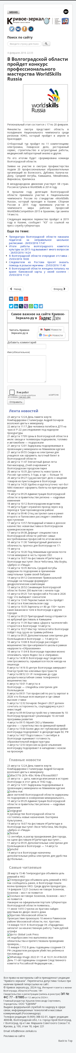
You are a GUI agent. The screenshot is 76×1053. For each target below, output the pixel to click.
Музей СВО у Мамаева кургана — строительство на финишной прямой (36, 724)
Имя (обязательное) (18, 352)
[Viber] (26, 306)
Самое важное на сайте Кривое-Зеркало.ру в (38, 316)
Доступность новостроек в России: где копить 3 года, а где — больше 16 (35, 473)
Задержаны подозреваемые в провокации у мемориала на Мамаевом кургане (36, 447)
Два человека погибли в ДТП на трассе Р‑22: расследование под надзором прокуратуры (36, 429)
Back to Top (65, 1040)
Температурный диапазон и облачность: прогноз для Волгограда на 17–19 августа (34, 545)
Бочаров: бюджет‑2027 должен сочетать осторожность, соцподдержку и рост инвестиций (35, 706)
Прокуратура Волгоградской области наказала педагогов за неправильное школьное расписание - (39, 240)
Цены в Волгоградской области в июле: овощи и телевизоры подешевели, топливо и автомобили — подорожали (37, 439)
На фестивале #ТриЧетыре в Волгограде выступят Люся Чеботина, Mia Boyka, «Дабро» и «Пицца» (37, 561)
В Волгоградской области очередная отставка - (39, 257)
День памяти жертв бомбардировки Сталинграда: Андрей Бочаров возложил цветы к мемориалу (35, 420)
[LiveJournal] (21, 306)
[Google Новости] (51, 335)
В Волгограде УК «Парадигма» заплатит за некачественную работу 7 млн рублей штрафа (37, 934)
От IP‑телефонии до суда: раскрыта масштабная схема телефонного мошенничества (33, 677)
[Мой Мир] (21, 299)
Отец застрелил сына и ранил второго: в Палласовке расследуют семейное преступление (35, 516)
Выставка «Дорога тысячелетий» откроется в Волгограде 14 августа (37, 624)
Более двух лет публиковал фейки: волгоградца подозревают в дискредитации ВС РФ (38, 730)
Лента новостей (23, 410)
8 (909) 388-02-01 (37, 1016)
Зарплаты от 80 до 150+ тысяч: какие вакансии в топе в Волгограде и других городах (36, 610)
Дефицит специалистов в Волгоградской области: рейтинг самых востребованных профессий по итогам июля (34, 536)
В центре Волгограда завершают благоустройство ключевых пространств (36, 669)
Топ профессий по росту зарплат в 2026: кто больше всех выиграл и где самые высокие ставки (37, 696)
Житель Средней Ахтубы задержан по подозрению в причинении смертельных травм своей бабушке (32, 571)
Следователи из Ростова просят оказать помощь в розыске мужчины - (39, 263)
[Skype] (36, 306)
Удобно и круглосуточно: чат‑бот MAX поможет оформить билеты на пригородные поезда (37, 487)
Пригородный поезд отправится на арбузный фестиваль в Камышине (36, 617)
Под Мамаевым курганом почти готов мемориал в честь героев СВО (36, 553)
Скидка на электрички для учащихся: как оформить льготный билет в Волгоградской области (33, 455)
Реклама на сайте (14, 1036)
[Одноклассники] (16, 299)
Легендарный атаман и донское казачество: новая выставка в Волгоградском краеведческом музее (36, 526)
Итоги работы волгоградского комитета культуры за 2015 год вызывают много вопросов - (39, 249)
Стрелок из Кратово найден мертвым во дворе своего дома (36, 915)
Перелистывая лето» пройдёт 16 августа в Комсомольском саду (35, 601)
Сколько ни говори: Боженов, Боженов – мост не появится (36, 897)
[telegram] (41, 306)
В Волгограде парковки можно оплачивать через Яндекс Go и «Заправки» (36, 653)
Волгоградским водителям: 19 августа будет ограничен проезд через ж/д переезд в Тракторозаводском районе (35, 507)
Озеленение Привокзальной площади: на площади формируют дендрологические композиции (34, 581)
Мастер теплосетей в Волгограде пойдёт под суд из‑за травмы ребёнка (38, 630)
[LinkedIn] (16, 306)
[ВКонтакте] (11, 299)
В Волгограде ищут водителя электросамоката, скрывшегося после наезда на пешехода (36, 661)
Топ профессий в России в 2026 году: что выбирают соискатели (36, 595)
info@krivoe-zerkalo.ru (24, 1031)
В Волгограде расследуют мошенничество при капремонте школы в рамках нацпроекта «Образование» (37, 645)
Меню (13, 12)
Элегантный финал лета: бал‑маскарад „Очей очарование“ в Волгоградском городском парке (32, 465)
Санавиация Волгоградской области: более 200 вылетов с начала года (34, 589)
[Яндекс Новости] (51, 329)
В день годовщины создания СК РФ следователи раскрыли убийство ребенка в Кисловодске (36, 955)
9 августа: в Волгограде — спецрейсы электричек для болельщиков (32, 687)
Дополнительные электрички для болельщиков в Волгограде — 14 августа (37, 637)
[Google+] (26, 299)
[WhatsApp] (31, 306)
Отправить (16, 402)
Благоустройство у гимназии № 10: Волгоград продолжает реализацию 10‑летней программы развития (37, 716)
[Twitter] (11, 306)
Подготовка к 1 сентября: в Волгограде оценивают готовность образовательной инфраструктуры (33, 738)
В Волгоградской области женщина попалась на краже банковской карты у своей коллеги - (39, 272)
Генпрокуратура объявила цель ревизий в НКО (37, 880)
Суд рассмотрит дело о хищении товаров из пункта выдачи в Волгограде (37, 479)
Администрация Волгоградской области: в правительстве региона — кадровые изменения (36, 497)
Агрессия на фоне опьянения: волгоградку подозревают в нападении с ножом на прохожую (36, 748)
